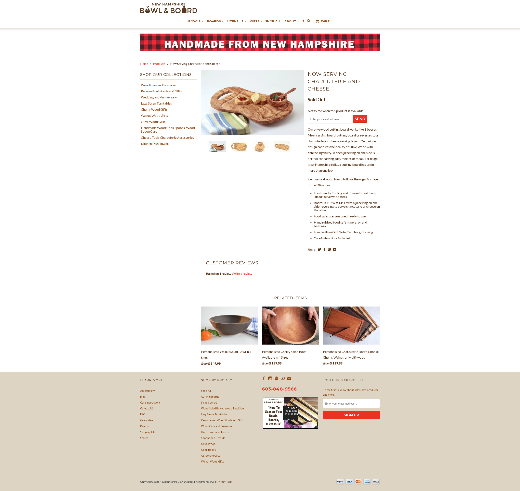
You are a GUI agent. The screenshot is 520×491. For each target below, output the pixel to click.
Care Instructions (150, 402)
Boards (215, 21)
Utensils (236, 21)
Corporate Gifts (210, 455)
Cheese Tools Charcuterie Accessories (167, 137)
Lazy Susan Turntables (156, 103)
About (291, 21)
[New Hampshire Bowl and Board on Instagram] (270, 378)
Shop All (273, 21)
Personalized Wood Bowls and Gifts (222, 420)
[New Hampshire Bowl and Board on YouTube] (283, 378)
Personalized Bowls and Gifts (161, 91)
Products (159, 63)
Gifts (256, 21)
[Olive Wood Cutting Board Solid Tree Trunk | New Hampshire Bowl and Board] (252, 102)
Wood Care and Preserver (159, 85)
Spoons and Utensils (213, 438)
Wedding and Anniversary (159, 97)
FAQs (143, 414)
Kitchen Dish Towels (155, 143)
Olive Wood (208, 443)
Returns (144, 426)
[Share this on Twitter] (319, 249)
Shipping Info (148, 432)
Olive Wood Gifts (153, 121)
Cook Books (208, 449)
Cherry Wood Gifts (154, 109)
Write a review (242, 273)
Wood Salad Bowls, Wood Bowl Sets (222, 408)
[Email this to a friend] (334, 249)
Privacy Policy (225, 481)
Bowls (195, 21)
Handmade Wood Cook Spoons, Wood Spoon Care (168, 129)
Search (144, 438)
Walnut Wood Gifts (154, 115)
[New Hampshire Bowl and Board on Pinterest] (276, 378)
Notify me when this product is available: (336, 111)
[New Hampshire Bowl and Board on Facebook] (264, 378)
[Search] (308, 21)
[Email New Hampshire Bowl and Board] (289, 378)
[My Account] (303, 21)
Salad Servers (209, 402)
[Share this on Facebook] (324, 249)
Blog (142, 396)
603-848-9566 (279, 389)
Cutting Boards (210, 396)
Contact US (147, 408)
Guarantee (146, 420)
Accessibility (147, 390)
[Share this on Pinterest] (329, 249)
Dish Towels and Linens (215, 432)
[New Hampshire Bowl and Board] (168, 8)
